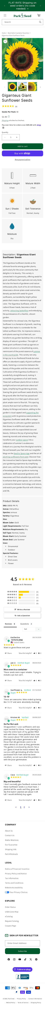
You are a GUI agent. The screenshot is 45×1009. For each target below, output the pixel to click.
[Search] (40, 22)
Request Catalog (12, 921)
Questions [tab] (24, 624)
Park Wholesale (11, 854)
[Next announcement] (40, 5)
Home (4, 33)
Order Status (10, 907)
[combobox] (22, 22)
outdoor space (22, 440)
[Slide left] (4, 87)
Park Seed (11, 999)
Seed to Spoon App (22, 453)
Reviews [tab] (8, 624)
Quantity (5, 132)
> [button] (29, 807)
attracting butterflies (19, 310)
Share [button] (9, 653)
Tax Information (11, 878)
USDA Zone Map (11, 912)
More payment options (22, 159)
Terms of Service (23, 1002)
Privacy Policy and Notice (16, 873)
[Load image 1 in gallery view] (12, 86)
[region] (22, 5)
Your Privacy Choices (18, 892)
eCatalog (9, 916)
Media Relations (11, 840)
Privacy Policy (21, 999)
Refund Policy (10, 1002)
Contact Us (9, 835)
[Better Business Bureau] (22, 976)
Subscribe (22, 951)
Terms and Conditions (14, 883)
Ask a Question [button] (23, 615)
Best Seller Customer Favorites (18, 33)
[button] (5, 15)
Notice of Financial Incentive (17, 869)
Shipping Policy (36, 1002)
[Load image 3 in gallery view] (32, 86)
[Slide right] (40, 87)
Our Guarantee (11, 844)
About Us (9, 831)
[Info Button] (9, 117)
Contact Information (35, 999)
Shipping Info (10, 849)
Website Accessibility (14, 887)
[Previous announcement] (4, 5)
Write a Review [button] (23, 609)
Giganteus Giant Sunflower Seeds (13, 35)
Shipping (5, 120)
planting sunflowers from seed (15, 457)
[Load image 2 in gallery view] (22, 86)
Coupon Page (10, 925)
